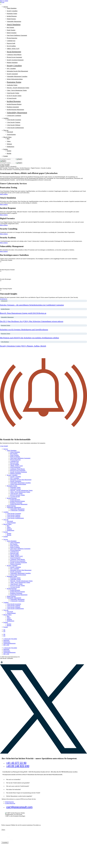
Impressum (6, 640)
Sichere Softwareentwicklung (15, 79)
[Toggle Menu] (0, 4)
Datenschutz (6, 642)
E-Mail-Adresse (5, 839)
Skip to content (4, 0)
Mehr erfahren (4, 194)
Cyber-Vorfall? (5, 165)
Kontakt (5, 156)
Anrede (3, 828)
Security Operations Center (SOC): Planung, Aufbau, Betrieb (23, 346)
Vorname (4, 832)
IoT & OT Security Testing (14, 95)
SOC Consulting (11, 68)
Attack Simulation (11, 8)
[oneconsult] (9, 663)
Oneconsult (10, 132)
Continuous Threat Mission (14, 54)
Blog (8, 138)
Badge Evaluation (11, 32)
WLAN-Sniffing (11, 46)
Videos (9, 141)
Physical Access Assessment (14, 57)
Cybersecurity (4, 300)
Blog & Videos (7, 137)
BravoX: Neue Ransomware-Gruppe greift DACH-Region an (23, 313)
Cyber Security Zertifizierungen (15, 127)
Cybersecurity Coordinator (14, 115)
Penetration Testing (12, 13)
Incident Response (12, 16)
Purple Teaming (11, 30)
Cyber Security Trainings (13, 122)
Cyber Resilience (5, 341)
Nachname (4, 836)
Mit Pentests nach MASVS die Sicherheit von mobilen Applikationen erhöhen (29, 338)
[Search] (3, 161)
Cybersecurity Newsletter (10, 638)
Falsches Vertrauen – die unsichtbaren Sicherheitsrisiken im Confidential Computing (32, 305)
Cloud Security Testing (13, 93)
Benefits (9, 153)
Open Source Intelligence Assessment (17, 35)
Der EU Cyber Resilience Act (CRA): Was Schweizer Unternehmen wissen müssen (31, 321)
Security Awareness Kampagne (15, 60)
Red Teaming (10, 27)
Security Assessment (12, 74)
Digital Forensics (11, 19)
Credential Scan (11, 40)
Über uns (5, 130)
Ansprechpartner (11, 134)
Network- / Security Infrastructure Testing (18, 87)
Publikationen (10, 146)
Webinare (9, 144)
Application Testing (12, 85)
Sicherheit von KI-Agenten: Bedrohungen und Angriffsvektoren (24, 329)
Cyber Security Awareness (14, 119)
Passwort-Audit (11, 43)
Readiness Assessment (13, 107)
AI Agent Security (12, 98)
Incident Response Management (15, 109)
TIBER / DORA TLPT (13, 48)
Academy (6, 118)
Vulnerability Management (14, 21)
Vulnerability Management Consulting (17, 76)
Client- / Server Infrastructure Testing (17, 90)
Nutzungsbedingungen (9, 643)
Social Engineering (14, 52)
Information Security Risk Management (17, 71)
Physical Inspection (12, 38)
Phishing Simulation (12, 62)
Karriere (5, 149)
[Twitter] (43, 753)
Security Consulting (12, 11)
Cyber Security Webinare (13, 125)
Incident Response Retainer (14, 104)
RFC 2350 (6, 645)
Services (5, 6)
